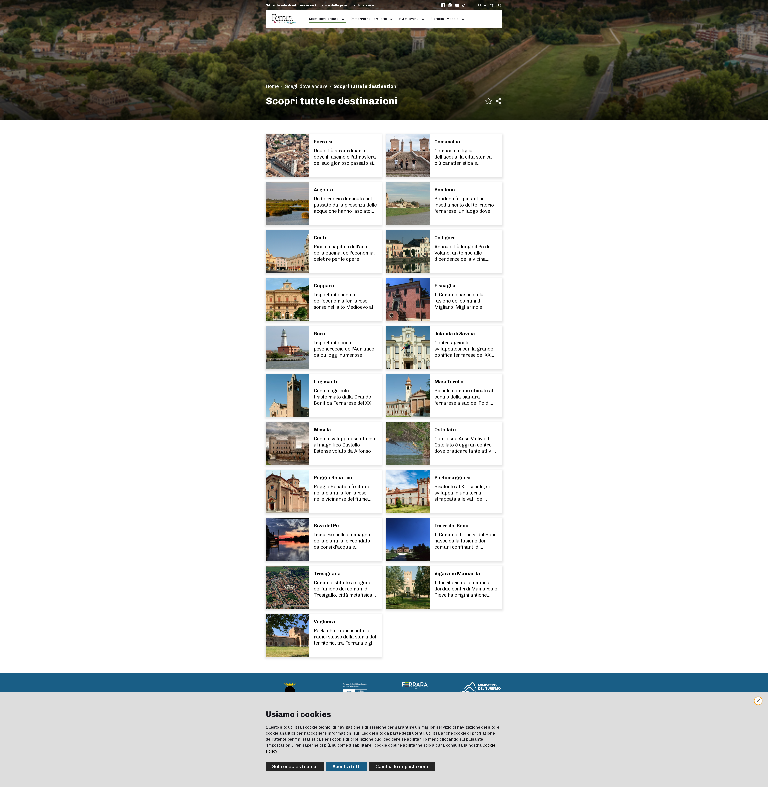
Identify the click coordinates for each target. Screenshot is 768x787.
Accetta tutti (346, 766)
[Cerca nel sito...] (499, 5)
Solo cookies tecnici (295, 766)
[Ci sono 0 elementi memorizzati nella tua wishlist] (492, 5)
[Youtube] (457, 5)
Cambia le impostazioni (402, 766)
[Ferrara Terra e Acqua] (286, 19)
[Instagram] (450, 5)
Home (272, 86)
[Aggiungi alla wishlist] (488, 101)
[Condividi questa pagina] (498, 101)
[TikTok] (464, 5)
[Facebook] (443, 5)
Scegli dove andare (306, 86)
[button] (482, 5)
